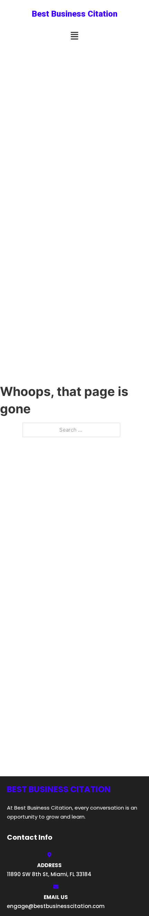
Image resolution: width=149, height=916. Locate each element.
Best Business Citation (74, 14)
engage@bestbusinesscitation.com (56, 906)
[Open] (74, 36)
